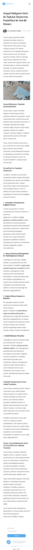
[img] (9, 542)
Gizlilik (18, 549)
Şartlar (14, 549)
